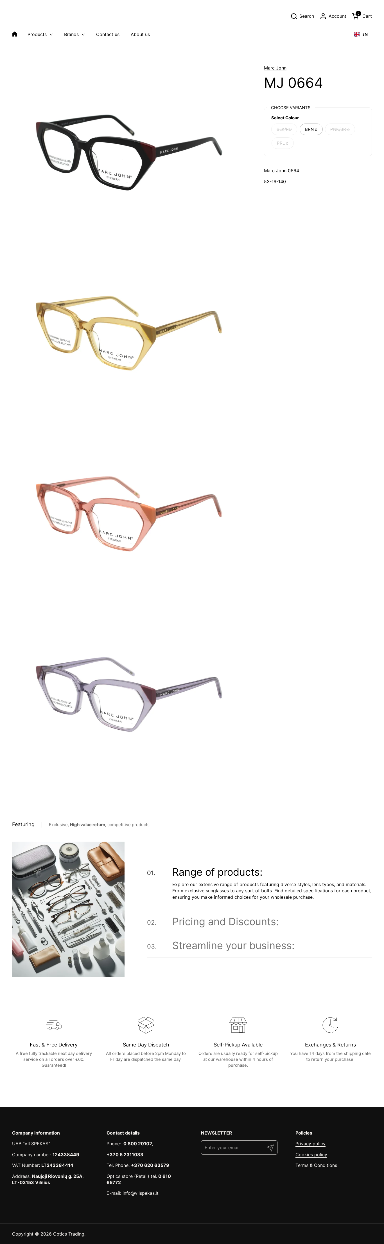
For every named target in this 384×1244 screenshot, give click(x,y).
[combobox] (361, 34)
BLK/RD (284, 129)
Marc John (275, 68)
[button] (302, 16)
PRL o (282, 143)
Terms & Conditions (316, 1165)
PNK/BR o (340, 129)
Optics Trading (68, 1234)
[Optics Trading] (25, 16)
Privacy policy (310, 1143)
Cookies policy (311, 1154)
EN (365, 34)
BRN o (311, 129)
